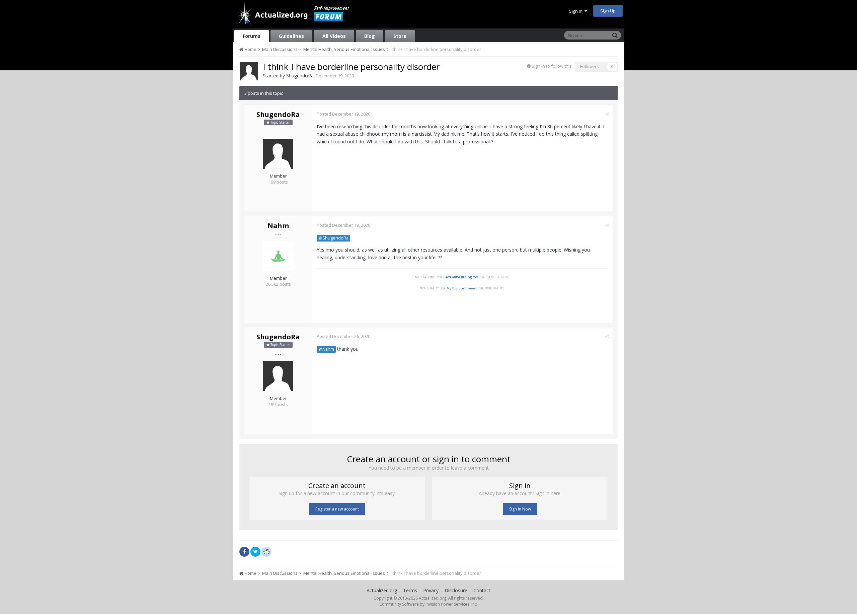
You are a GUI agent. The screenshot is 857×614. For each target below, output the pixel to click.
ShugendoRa (300, 75)
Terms (410, 590)
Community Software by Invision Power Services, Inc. (428, 604)
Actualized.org (382, 590)
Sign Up (608, 11)
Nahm (278, 225)
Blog (369, 36)
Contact (481, 590)
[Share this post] (607, 114)
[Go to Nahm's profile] (278, 256)
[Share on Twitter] (255, 552)
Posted (343, 114)
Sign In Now (520, 509)
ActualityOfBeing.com (462, 277)
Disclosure (456, 590)
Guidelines (291, 36)
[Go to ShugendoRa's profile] (249, 71)
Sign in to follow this (552, 66)
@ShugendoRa (333, 238)
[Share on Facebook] (244, 552)
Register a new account (337, 509)
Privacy (431, 590)
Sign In (577, 11)
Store (399, 36)
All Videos (334, 36)
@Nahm (326, 349)
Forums (251, 36)
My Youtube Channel (462, 288)
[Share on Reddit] (266, 551)
